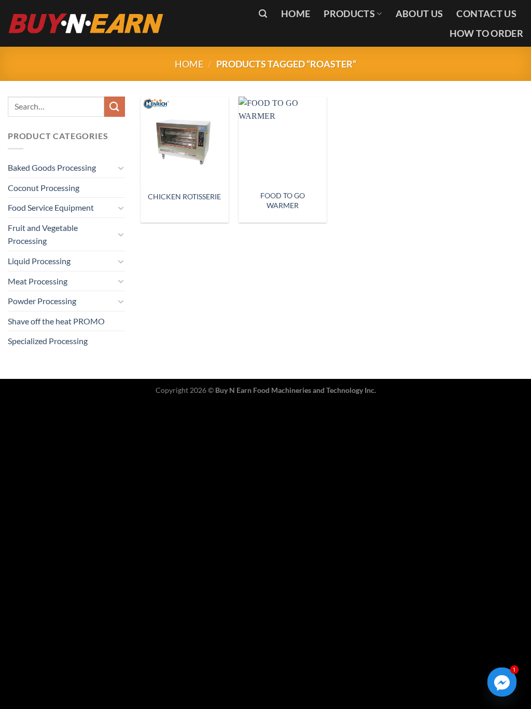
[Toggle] (121, 167)
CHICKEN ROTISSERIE (184, 196)
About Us (419, 13)
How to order (486, 33)
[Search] (263, 14)
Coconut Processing (43, 188)
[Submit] (114, 107)
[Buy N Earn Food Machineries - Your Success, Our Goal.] (86, 23)
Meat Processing (37, 281)
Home (295, 13)
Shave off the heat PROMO (56, 321)
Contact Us (486, 13)
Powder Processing (42, 301)
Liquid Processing (39, 261)
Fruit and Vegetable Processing (43, 234)
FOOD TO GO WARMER (282, 200)
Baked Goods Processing (52, 167)
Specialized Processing (48, 341)
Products (349, 13)
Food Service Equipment (51, 207)
